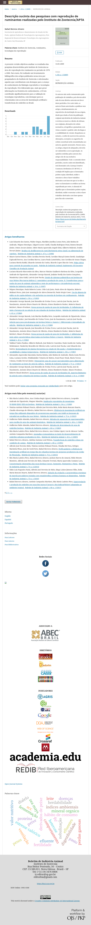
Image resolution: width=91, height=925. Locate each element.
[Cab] (45, 706)
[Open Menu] (4, 2)
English (8, 516)
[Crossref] (45, 742)
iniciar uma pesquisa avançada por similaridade (39, 386)
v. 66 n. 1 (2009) (25, 9)
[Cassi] (45, 674)
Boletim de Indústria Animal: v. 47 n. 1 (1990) (36, 254)
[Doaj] (45, 725)
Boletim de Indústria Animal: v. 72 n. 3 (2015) (58, 416)
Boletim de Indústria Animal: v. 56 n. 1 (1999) (54, 404)
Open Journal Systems (13, 784)
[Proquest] (45, 711)
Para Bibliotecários (12, 544)
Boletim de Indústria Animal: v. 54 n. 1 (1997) (27, 286)
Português (9, 523)
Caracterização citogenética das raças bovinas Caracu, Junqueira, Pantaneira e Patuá (43, 464)
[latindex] (45, 659)
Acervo (14, 9)
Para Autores (9, 541)
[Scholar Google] (45, 718)
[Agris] (46, 699)
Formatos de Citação (64, 226)
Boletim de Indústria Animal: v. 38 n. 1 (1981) (58, 352)
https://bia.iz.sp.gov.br (46, 883)
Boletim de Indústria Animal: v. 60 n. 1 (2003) (65, 422)
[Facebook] (45, 563)
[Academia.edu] (45, 760)
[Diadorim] (45, 667)
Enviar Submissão (13, 502)
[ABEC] (45, 641)
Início (7, 9)
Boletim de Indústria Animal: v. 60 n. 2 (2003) (43, 428)
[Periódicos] (45, 681)
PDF (60, 52)
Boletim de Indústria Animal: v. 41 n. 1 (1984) (66, 376)
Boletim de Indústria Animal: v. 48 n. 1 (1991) (45, 443)
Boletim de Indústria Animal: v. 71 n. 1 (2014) (63, 364)
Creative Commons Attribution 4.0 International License (57, 901)
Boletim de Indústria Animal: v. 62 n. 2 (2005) (60, 437)
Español (8, 519)
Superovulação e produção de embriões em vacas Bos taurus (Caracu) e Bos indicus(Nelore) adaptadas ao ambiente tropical (47, 484)
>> (11, 493)
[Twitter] (45, 573)
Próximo (80, 381)
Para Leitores (9, 537)
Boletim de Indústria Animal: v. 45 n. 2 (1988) (35, 325)
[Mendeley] (45, 751)
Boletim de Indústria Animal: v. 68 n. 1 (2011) (43, 487)
